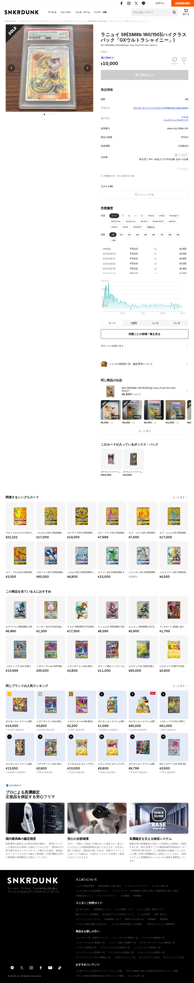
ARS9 (125, 227)
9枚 (178, 235)
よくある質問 (143, 914)
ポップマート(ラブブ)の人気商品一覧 (93, 957)
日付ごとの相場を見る (112, 346)
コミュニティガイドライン (88, 919)
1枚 (112, 235)
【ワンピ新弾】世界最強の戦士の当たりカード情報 (100, 976)
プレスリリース (119, 891)
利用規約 (152, 919)
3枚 (129, 235)
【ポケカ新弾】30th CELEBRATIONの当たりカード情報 (152, 971)
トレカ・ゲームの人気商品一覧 (90, 942)
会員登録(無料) (182, 3)
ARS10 (114, 227)
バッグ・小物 (100, 12)
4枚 (137, 235)
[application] (144, 298)
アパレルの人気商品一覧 (153, 938)
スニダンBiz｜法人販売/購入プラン (92, 891)
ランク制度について (124, 909)
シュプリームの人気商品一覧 (146, 947)
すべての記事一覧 (136, 976)
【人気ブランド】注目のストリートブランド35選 (99, 971)
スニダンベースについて (136, 886)
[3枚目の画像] (48, 114)
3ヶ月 (177, 323)
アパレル (52, 12)
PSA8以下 (174, 216)
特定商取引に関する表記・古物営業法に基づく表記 (154, 891)
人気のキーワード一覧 (124, 957)
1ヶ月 (155, 323)
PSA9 (161, 216)
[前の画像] (11, 68)
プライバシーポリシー (106, 896)
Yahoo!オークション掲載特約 (160, 924)
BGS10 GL (131, 221)
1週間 (134, 323)
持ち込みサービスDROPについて (118, 914)
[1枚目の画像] (44, 114)
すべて (114, 216)
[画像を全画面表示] (49, 68)
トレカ (184, 116)
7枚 (161, 235)
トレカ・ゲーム (82, 12)
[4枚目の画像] (50, 114)
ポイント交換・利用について (150, 909)
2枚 (121, 235)
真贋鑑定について (102, 909)
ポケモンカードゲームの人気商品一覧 (157, 942)
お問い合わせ (160, 914)
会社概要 (125, 896)
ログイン (160, 3)
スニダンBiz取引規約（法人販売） (128, 924)
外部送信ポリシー (84, 896)
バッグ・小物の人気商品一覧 (122, 942)
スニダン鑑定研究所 (85, 886)
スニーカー (66, 12)
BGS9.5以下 (158, 221)
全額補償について (113, 919)
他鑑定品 (151, 227)
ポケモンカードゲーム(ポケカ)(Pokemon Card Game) (160, 108)
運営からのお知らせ (134, 919)
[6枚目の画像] (54, 114)
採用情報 (137, 896)
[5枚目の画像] (52, 114)
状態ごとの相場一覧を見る (144, 333)
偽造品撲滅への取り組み (109, 886)
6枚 (153, 235)
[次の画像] (87, 68)
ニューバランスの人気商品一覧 (90, 952)
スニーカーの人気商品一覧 (125, 938)
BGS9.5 (144, 221)
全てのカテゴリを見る (149, 957)
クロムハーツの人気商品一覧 (151, 952)
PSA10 (151, 216)
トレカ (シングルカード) (175, 120)
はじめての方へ (83, 909)
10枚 (113, 240)
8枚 (169, 235)
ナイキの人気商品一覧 (86, 947)
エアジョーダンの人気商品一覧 (115, 947)
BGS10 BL (116, 221)
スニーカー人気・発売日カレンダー (92, 938)
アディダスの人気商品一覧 (121, 952)
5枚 (145, 235)
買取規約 (164, 919)
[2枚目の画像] (46, 114)
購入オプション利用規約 (87, 914)
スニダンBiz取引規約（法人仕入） (92, 924)
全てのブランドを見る (174, 957)
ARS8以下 (137, 227)
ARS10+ (172, 221)
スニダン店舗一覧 (160, 886)
